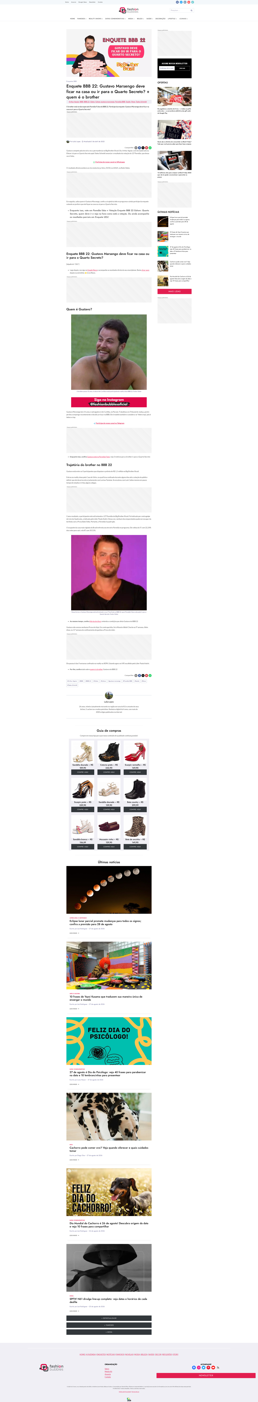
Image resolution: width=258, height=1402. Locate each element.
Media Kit (108, 1371)
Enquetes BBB (71, 81)
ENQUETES (101, 1354)
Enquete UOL (101, 217)
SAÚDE (151, 1354)
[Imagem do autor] (67, 141)
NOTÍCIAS (111, 1354)
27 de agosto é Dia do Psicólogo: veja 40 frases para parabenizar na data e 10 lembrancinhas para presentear (108, 1073)
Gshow (97, 102)
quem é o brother (96, 669)
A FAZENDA (91, 1354)
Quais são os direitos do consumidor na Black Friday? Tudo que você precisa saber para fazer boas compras (174, 143)
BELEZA (144, 1354)
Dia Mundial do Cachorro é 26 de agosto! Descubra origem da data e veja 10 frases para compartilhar (109, 1224)
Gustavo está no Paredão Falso (98, 457)
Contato (100, 2)
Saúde (128, 102)
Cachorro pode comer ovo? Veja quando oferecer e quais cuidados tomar (109, 1149)
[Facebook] (177, 2)
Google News (83, 2)
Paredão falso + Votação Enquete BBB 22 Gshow (117, 210)
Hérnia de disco (95, 621)
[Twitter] (181, 2)
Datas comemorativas (77, 1069)
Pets (71, 1145)
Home (72, 19)
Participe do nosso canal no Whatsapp (110, 162)
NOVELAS (129, 1354)
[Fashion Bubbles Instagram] (109, 402)
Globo (92, 102)
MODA (137, 1354)
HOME (82, 1354)
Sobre (67, 2)
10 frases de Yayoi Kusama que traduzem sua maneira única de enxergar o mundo (106, 998)
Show (133, 102)
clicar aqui (145, 270)
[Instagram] (185, 2)
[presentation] (109, 890)
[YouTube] (188, 2)
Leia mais (74, 933)
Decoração (160, 19)
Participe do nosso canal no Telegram (110, 423)
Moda (71, 1296)
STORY (175, 1354)
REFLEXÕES (167, 1354)
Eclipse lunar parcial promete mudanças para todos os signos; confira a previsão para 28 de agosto (105, 922)
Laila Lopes (76, 141)
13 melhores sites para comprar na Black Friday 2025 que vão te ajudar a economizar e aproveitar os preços (174, 175)
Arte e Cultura (75, 993)
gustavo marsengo (107, 102)
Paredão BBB (120, 102)
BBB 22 (86, 102)
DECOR (158, 1354)
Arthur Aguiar (74, 102)
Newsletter (92, 2)
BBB (81, 102)
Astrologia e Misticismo (78, 918)
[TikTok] (192, 2)
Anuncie (73, 2)
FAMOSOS (120, 1354)
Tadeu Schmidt (141, 102)
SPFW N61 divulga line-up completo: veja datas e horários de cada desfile (108, 1300)
